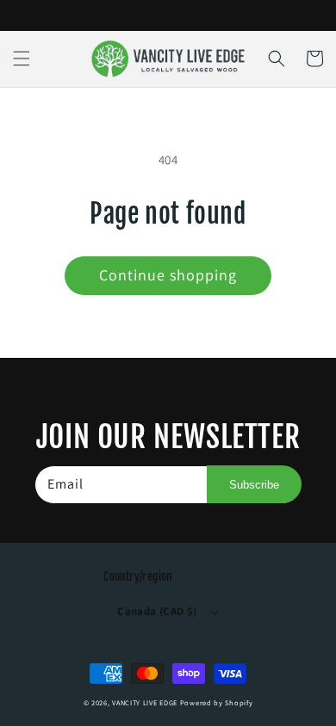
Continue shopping (168, 275)
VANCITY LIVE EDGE (146, 702)
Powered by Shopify (216, 702)
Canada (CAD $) (157, 611)
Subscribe (254, 484)
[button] (21, 58)
